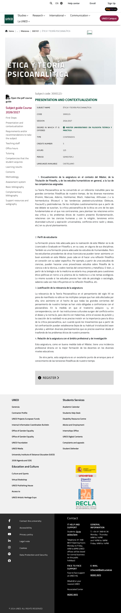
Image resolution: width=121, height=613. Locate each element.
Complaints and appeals (73, 442)
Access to (16, 491)
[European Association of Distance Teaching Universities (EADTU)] (86, 494)
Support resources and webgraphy (17, 202)
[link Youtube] (9, 534)
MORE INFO (72, 594)
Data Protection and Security (34, 554)
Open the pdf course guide (19, 99)
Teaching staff (13, 143)
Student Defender (71, 448)
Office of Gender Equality (23, 430)
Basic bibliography (15, 187)
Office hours (12, 148)
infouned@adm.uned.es (101, 569)
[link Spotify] (9, 554)
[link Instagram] (8, 547)
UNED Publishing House (22, 485)
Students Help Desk (71, 413)
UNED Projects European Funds (26, 418)
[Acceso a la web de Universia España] (86, 475)
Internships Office (71, 430)
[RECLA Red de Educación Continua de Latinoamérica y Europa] (86, 505)
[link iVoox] (9, 561)
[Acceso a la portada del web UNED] (9, 19)
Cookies (23, 548)
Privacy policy (26, 534)
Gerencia (15, 406)
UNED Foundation (20, 442)
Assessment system (16, 182)
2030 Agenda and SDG (22, 460)
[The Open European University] (86, 483)
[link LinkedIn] (8, 541)
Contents (10, 172)
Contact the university (30, 520)
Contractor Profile (19, 413)
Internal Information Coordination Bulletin (30, 424)
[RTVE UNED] (111, 9)
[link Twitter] (8, 527)
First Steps (11, 117)
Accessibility (26, 527)
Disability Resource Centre (74, 418)
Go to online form (74, 533)
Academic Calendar (71, 406)
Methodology (12, 177)
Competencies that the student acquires (17, 160)
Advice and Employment (73, 424)
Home (11, 31)
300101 (35, 31)
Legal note (25, 541)
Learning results (14, 167)
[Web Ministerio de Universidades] (86, 469)
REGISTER (50, 377)
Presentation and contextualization (14, 124)
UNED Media (17, 448)
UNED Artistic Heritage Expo (24, 497)
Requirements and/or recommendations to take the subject (18, 134)
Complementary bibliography (14, 193)
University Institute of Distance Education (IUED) (33, 454)
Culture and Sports (20, 473)
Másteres (25, 31)
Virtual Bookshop (19, 479)
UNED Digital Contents (73, 436)
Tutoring (10, 153)
